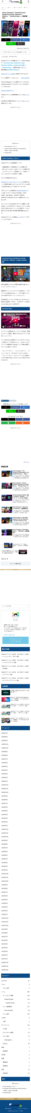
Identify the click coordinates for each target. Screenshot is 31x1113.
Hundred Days (8, 152)
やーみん (15, 620)
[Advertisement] (15, 124)
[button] (20, 43)
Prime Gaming (25, 78)
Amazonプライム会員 (7, 74)
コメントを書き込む (15, 563)
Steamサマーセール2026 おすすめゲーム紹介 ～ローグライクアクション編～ (15, 679)
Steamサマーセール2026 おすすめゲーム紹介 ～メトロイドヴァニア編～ (15, 661)
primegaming (13, 400)
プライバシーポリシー (23, 1108)
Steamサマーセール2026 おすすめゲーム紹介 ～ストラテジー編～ (15, 673)
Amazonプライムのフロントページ (11, 182)
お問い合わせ (8, 1108)
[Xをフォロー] (8, 419)
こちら (27, 94)
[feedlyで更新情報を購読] (8, 422)
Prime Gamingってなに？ (11, 146)
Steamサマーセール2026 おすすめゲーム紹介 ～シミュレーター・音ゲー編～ (15, 655)
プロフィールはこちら (9, 634)
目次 (13, 143)
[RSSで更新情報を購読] (23, 422)
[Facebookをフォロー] (23, 419)
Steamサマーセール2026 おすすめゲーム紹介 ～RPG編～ (15, 667)
